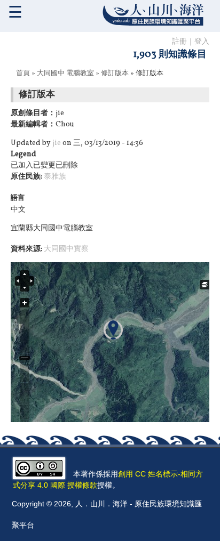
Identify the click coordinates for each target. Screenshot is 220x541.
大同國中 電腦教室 (65, 73)
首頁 (23, 73)
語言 (18, 198)
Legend (23, 154)
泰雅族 (55, 177)
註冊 (179, 42)
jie (56, 143)
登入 (201, 42)
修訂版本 (115, 73)
